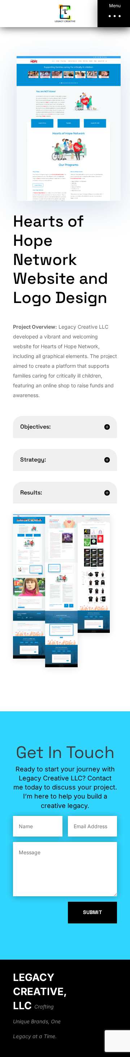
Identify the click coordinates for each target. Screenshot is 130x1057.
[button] (114, 13)
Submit (92, 912)
